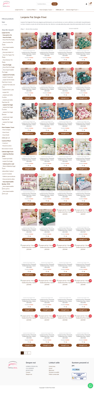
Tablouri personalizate (9, 176)
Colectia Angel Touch (72, 10)
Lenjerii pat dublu (7, 158)
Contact (28, 372)
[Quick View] (30, 60)
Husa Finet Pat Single (8, 67)
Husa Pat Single (7, 65)
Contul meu (52, 366)
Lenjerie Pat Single (8, 105)
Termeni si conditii (54, 372)
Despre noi (29, 374)
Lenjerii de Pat (19, 10)
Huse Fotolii (6, 135)
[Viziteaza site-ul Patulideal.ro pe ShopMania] (76, 369)
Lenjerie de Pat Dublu (9, 75)
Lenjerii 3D (6, 92)
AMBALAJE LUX (60, 10)
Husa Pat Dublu (7, 37)
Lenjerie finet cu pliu (8, 89)
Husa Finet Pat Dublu (8, 40)
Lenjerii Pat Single (7, 161)
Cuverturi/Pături (31, 10)
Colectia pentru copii (8, 164)
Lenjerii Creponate (8, 77)
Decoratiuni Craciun (7, 148)
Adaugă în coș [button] (29, 63)
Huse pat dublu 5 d (8, 52)
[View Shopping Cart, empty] (90, 4)
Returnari (51, 370)
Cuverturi (5, 143)
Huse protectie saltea (9, 179)
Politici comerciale (54, 374)
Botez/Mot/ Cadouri (8, 171)
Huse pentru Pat (7, 35)
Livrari (50, 368)
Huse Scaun (6, 132)
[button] (23, 9)
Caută (54, 4)
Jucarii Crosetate (7, 174)
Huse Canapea (7, 130)
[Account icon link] (86, 4)
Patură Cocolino (7, 146)
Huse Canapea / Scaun (46, 10)
